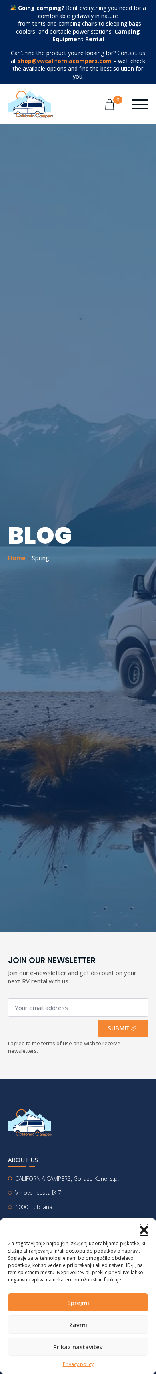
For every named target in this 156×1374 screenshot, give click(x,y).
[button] (144, 1228)
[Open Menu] (140, 104)
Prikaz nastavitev (78, 1347)
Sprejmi (78, 1303)
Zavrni (78, 1325)
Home (17, 558)
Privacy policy (78, 1364)
